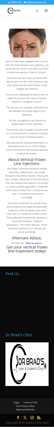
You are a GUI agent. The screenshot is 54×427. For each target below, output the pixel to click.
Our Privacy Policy (25, 406)
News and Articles (25, 409)
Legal (16, 402)
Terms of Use (30, 402)
